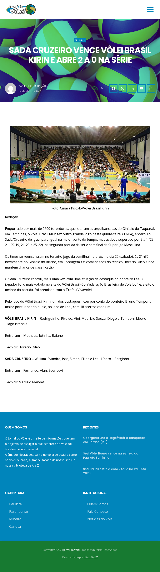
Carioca (15, 526)
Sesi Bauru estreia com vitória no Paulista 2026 (114, 471)
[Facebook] (113, 88)
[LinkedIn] (132, 88)
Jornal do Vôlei (71, 550)
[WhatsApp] (123, 88)
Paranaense (18, 511)
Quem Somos (97, 504)
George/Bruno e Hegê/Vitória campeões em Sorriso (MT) (114, 440)
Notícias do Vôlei (100, 519)
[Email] (141, 88)
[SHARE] (151, 88)
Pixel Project (91, 557)
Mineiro (15, 519)
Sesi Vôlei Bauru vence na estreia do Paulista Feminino (110, 455)
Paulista (15, 504)
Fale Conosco (97, 511)
